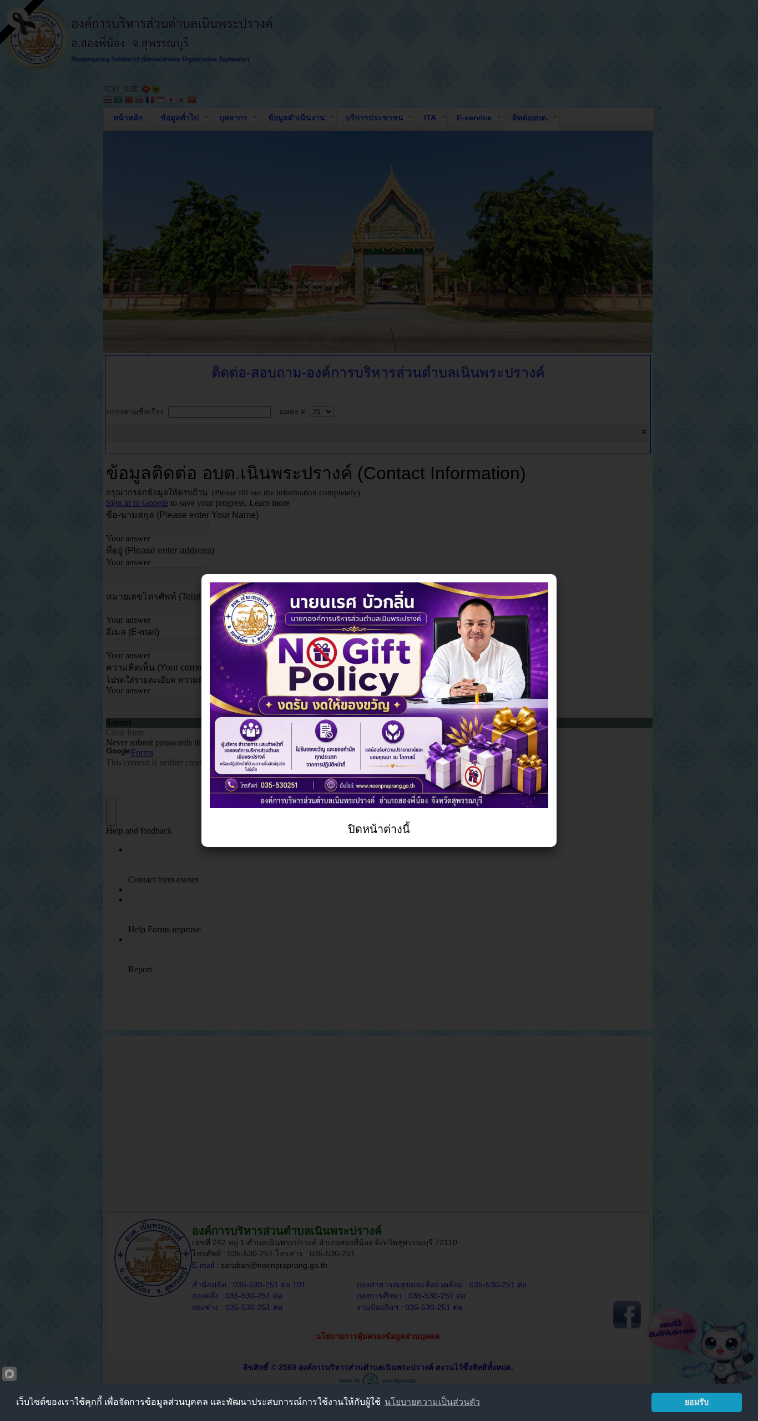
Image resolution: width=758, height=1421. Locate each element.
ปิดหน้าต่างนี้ (379, 829)
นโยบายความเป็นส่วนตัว (432, 1402)
